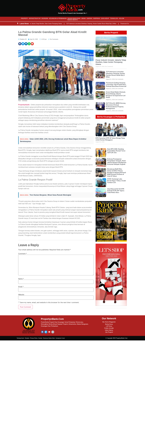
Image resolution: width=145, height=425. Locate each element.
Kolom (121, 18)
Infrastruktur (35, 18)
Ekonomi (45, 18)
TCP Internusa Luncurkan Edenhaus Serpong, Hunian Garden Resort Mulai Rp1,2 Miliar (83, 23)
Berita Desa (109, 324)
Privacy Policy (34, 338)
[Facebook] (42, 331)
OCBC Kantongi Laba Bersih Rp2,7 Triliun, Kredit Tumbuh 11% (116, 180)
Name (21, 278)
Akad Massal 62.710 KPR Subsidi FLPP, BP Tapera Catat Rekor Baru (115, 190)
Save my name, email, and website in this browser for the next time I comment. (49, 302)
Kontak (40, 338)
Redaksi (27, 338)
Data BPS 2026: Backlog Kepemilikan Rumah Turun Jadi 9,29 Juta (116, 150)
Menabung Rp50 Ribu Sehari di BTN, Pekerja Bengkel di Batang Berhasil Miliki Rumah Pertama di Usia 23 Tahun (116, 172)
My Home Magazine (109, 322)
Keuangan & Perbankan (58, 18)
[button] (19, 43)
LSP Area (109, 326)
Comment (22, 253)
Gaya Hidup (105, 18)
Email (21, 286)
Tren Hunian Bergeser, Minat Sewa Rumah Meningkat (50, 195)
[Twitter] (45, 331)
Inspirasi (96, 18)
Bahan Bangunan (74, 18)
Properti (24, 18)
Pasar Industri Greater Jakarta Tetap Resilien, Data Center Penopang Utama (32, 23)
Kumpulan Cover (60, 338)
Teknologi (114, 18)
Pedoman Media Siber (49, 338)
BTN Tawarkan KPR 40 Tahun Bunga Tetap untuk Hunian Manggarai (110, 139)
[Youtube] (49, 331)
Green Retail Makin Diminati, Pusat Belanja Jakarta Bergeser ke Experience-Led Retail (116, 94)
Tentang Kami (20, 338)
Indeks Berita (72, 19)
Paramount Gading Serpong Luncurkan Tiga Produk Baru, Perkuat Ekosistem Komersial (116, 84)
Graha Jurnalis (109, 328)
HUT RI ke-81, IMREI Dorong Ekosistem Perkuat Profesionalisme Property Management (115, 105)
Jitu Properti (109, 332)
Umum (83, 18)
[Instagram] (52, 331)
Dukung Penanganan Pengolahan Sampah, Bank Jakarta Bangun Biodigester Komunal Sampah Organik (116, 161)
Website (21, 294)
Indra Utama (109, 330)
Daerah (89, 18)
